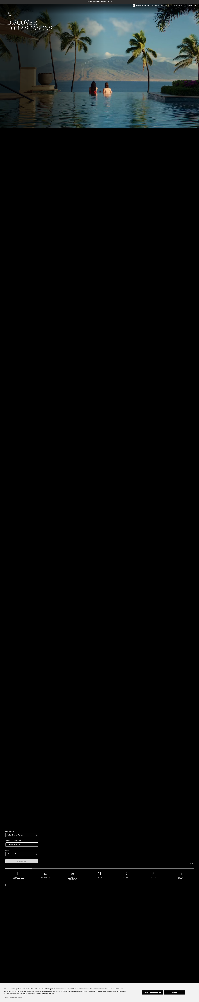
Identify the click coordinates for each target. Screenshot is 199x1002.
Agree (174, 992)
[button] (21, 844)
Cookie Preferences (152, 992)
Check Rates (22, 861)
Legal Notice (18, 998)
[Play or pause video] (191, 863)
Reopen (109, 2)
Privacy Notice (9, 998)
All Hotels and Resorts (161, 5)
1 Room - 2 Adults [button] (13, 854)
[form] (35, 846)
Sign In (179, 5)
